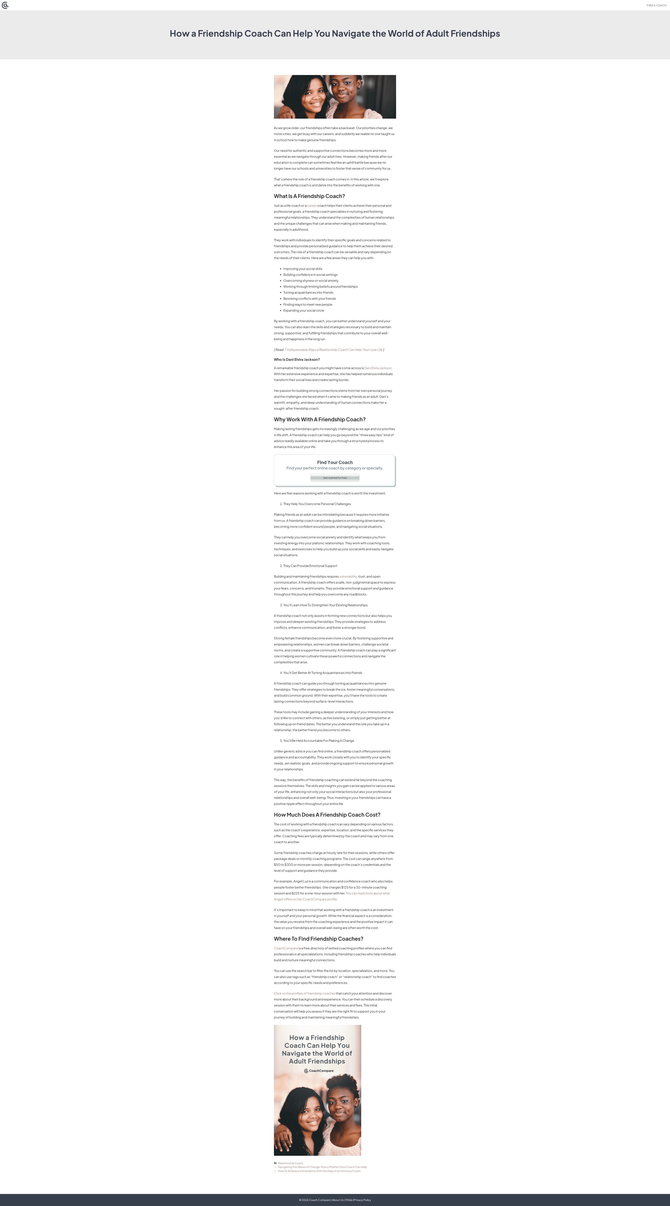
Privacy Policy (362, 1199)
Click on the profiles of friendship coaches (305, 993)
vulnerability (348, 576)
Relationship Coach (290, 1163)
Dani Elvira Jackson (378, 368)
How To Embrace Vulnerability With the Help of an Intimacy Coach (319, 1171)
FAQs (349, 1199)
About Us (338, 1199)
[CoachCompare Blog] (5, 5)
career (312, 205)
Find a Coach (657, 5)
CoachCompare (286, 948)
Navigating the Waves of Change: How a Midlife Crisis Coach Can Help (322, 1166)
